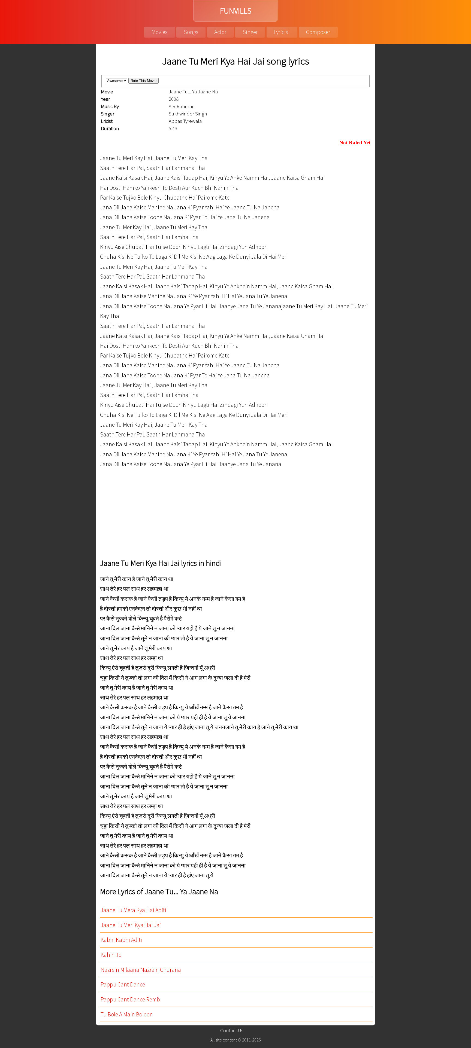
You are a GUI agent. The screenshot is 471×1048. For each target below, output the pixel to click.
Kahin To (111, 954)
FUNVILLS (235, 11)
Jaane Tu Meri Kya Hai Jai (131, 925)
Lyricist (282, 32)
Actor (220, 32)
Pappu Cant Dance (123, 984)
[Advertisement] (263, 514)
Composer (318, 32)
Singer (250, 32)
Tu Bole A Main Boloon (127, 1014)
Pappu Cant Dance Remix (131, 999)
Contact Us (231, 1030)
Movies (160, 32)
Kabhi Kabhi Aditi (121, 939)
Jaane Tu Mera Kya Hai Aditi (133, 910)
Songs (191, 32)
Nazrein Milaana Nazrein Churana (141, 969)
